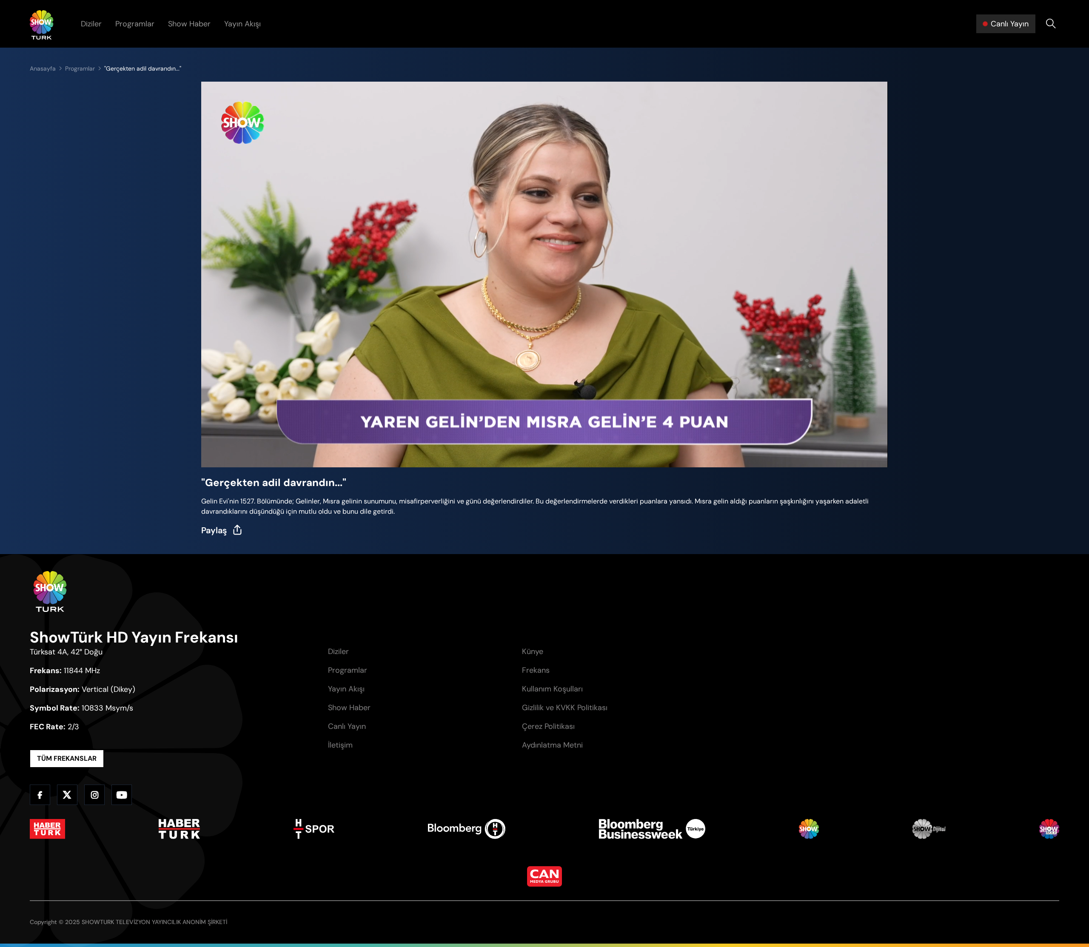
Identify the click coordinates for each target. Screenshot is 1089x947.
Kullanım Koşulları (552, 689)
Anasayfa (43, 68)
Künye (532, 651)
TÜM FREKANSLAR (67, 758)
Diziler (91, 24)
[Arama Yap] (1050, 24)
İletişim (340, 745)
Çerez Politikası (548, 726)
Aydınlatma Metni (552, 745)
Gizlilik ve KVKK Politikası (564, 707)
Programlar (134, 24)
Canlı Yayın (347, 726)
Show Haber (189, 24)
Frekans (536, 670)
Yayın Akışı (242, 24)
